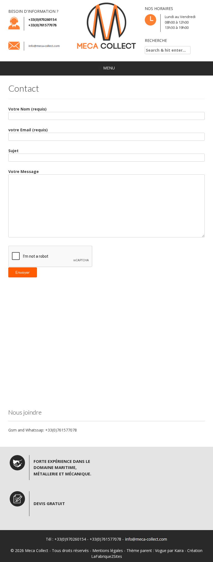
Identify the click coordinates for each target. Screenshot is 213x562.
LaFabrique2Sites (106, 556)
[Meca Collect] (106, 26)
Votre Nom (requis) (27, 109)
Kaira (179, 550)
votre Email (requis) (28, 129)
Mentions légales (107, 550)
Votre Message (23, 171)
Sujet (13, 150)
